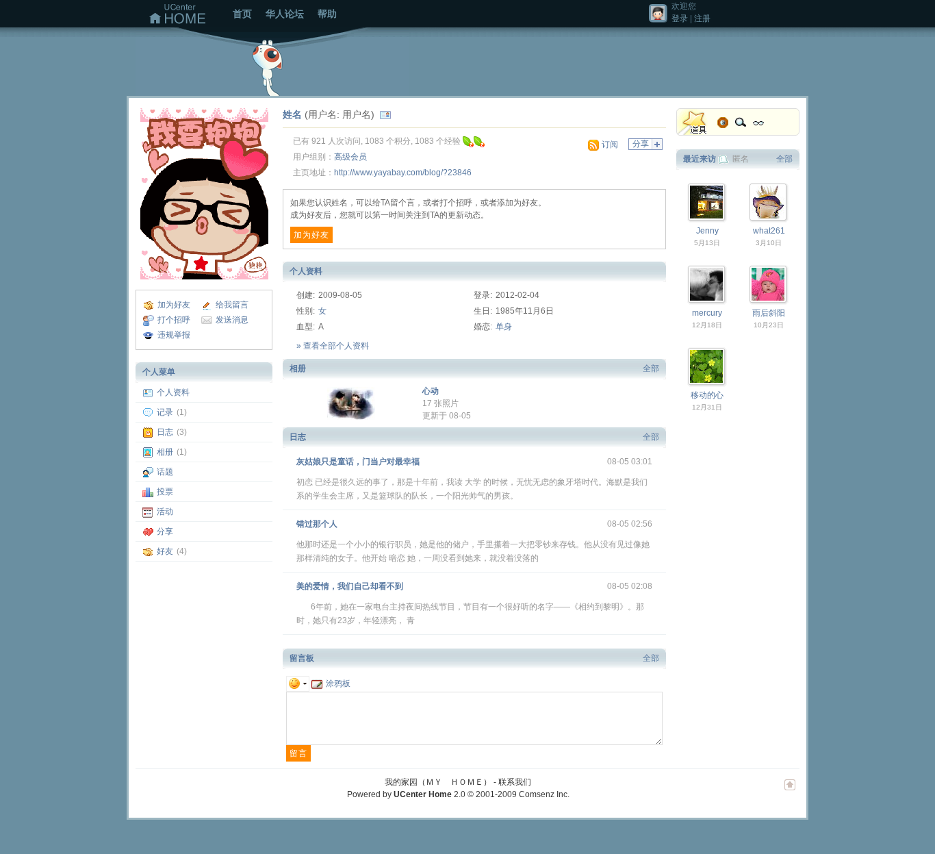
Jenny (707, 231)
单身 (504, 326)
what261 (769, 231)
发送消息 (232, 320)
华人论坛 (285, 13)
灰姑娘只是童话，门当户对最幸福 (358, 461)
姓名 (292, 114)
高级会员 (350, 157)
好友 (165, 551)
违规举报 (173, 335)
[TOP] (789, 791)
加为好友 (173, 305)
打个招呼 (173, 320)
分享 (165, 531)
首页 (242, 13)
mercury (707, 313)
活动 (165, 511)
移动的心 (707, 395)
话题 (165, 472)
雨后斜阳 (768, 313)
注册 (702, 18)
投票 (165, 492)
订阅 (610, 144)
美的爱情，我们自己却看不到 (349, 586)
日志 (165, 432)
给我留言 (232, 305)
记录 (165, 412)
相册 (165, 452)
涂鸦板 (338, 683)
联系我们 (514, 782)
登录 (679, 18)
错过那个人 (316, 524)
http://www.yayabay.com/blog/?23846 (403, 172)
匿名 (740, 159)
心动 (430, 391)
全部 (651, 368)
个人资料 (173, 392)
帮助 (327, 13)
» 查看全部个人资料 (332, 346)
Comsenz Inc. (544, 794)
